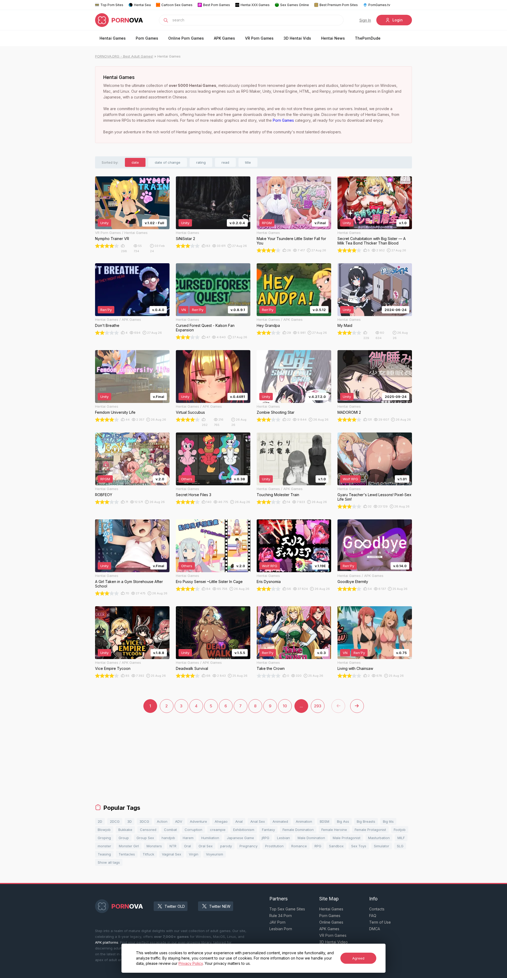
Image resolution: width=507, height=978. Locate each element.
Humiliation (210, 838)
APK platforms (106, 942)
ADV (178, 821)
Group (124, 838)
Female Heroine (334, 829)
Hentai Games (113, 38)
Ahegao (221, 821)
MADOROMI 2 (349, 412)
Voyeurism (214, 854)
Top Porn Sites (111, 5)
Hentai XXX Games (255, 5)
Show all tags (109, 862)
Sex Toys (358, 846)
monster (104, 846)
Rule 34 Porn (280, 915)
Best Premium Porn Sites (339, 5)
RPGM (267, 223)
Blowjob (104, 829)
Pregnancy (248, 846)
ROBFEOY (103, 494)
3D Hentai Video (333, 942)
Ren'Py (106, 310)
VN (183, 310)
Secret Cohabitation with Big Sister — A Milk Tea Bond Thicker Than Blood (371, 240)
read (225, 162)
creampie (218, 829)
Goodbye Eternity (352, 581)
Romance (299, 846)
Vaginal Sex (171, 854)
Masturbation (379, 838)
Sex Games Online (294, 5)
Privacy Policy (191, 963)
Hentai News (333, 38)
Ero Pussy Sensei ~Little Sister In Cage (209, 581)
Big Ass (343, 821)
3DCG (144, 821)
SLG (400, 846)
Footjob (400, 829)
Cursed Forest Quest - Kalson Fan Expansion (205, 327)
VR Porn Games (259, 38)
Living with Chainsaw (355, 668)
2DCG (115, 821)
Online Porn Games (186, 38)
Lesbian (283, 838)
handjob (168, 838)
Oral (187, 846)
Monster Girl (129, 846)
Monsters (154, 846)
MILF (401, 838)
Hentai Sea (142, 5)
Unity (104, 223)
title (248, 162)
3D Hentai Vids (297, 38)
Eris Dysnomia (269, 581)
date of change (167, 162)
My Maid (344, 325)
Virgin (193, 854)
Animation (304, 821)
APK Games (224, 38)
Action (162, 821)
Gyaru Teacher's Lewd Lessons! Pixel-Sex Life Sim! (374, 496)
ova (127, 20)
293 (317, 705)
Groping (104, 838)
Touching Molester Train (278, 494)
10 (285, 705)
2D (100, 821)
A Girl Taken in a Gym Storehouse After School (129, 583)
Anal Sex (257, 821)
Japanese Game (240, 838)
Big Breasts (366, 821)
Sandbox (336, 846)
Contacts (376, 909)
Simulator (381, 846)
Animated (280, 821)
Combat (170, 829)
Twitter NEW (220, 906)
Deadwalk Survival (192, 668)
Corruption (193, 829)
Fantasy (268, 829)
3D (129, 821)
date (135, 162)
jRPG (265, 838)
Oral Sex (206, 846)
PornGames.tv (379, 5)
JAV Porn (277, 922)
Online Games (331, 922)
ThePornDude (368, 38)
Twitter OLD (175, 906)
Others (186, 479)
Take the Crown (271, 668)
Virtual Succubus (190, 412)
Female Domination (298, 829)
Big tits (388, 821)
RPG (317, 846)
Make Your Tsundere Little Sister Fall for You (291, 240)
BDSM (324, 821)
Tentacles (127, 854)
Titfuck (148, 854)
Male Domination (311, 838)
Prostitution (274, 846)
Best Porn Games (216, 5)
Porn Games (147, 38)
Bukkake (125, 829)
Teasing (104, 854)
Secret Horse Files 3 (193, 494)
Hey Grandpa (268, 325)
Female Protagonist (370, 829)
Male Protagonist (346, 838)
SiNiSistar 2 (185, 238)
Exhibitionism (243, 829)
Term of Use (380, 922)
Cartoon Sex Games (177, 5)
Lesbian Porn (280, 929)
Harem (188, 838)
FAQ (372, 915)
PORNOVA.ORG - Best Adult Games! (124, 56)
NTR (173, 846)
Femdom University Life (115, 412)
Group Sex (145, 838)
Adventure (198, 821)
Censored (148, 829)
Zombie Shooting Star (275, 412)
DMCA (374, 929)
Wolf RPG (350, 479)
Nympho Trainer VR (112, 238)
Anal (239, 821)
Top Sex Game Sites (287, 909)
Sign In (365, 20)
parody (226, 846)
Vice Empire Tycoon (112, 668)
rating (201, 162)
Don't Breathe (107, 325)
